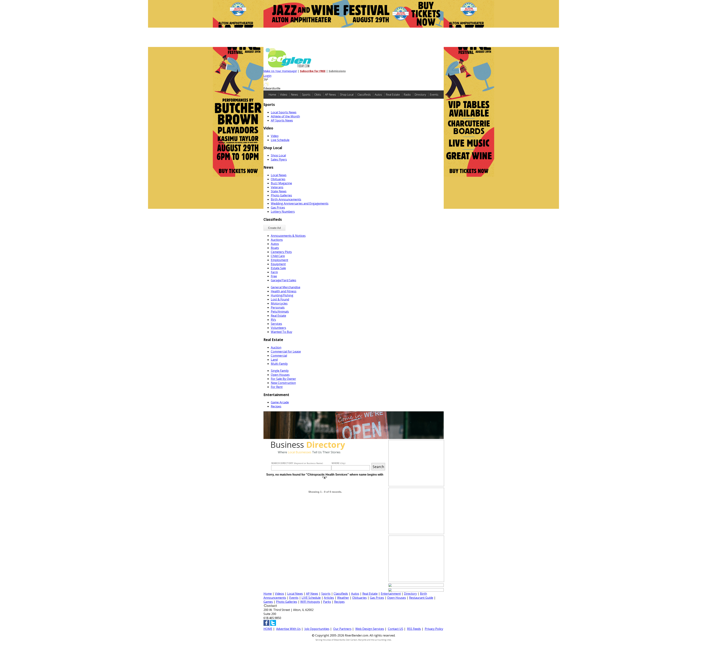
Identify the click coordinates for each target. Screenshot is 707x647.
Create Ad (274, 227)
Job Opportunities (317, 629)
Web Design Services (369, 629)
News (294, 94)
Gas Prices (278, 207)
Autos (378, 94)
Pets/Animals (280, 312)
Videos (279, 594)
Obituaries (278, 179)
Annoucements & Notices (288, 236)
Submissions (337, 71)
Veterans (277, 187)
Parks (327, 602)
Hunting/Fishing (282, 295)
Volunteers (278, 328)
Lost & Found (280, 299)
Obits (317, 94)
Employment (279, 260)
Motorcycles (279, 303)
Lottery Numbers (283, 212)
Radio (407, 94)
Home (272, 94)
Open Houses (280, 375)
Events (434, 94)
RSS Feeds (414, 629)
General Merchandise (285, 287)
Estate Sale (278, 268)
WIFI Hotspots (310, 602)
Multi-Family (279, 364)
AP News (330, 94)
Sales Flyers (279, 159)
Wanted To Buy (281, 332)
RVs (273, 320)
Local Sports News (283, 112)
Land (274, 360)
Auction (276, 347)
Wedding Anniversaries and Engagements (299, 203)
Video (283, 94)
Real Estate (393, 94)
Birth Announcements (286, 199)
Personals (278, 307)
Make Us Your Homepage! (280, 71)
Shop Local (347, 94)
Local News (278, 175)
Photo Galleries (281, 195)
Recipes (276, 406)
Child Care (278, 256)
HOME (267, 629)
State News (278, 191)
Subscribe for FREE (313, 71)
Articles (329, 598)
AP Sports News (282, 120)
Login (267, 76)
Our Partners (342, 629)
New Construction (283, 383)
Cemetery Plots (281, 252)
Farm (274, 272)
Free (274, 276)
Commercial (279, 356)
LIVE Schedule (311, 598)
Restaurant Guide (421, 598)
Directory (420, 94)
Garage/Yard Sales (283, 280)
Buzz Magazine (281, 183)
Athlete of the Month (285, 116)
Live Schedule (280, 140)
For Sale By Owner (283, 379)
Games (268, 602)
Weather (343, 598)
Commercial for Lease (286, 351)
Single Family (280, 371)
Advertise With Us (288, 629)
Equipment (278, 264)
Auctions (277, 240)
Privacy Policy (434, 629)
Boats (275, 248)
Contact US (395, 629)
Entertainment (391, 594)
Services (276, 324)
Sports (306, 94)
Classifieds (364, 94)
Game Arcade (280, 402)
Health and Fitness (283, 291)
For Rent (277, 387)
